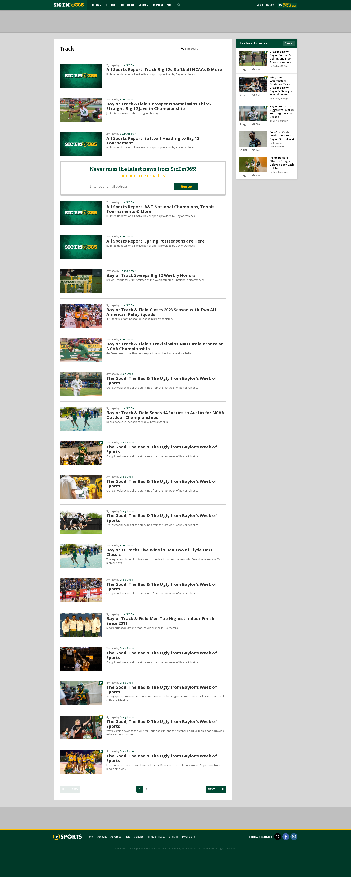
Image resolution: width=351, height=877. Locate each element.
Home (90, 836)
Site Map (174, 836)
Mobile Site (188, 836)
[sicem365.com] (69, 5)
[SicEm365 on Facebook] (285, 836)
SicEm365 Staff (128, 65)
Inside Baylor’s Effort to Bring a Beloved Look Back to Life (282, 163)
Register (271, 4)
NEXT (211, 789)
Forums (96, 5)
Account (102, 836)
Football (111, 5)
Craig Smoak (127, 374)
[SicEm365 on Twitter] (277, 836)
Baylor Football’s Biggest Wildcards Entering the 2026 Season (282, 112)
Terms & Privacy (156, 836)
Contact (138, 836)
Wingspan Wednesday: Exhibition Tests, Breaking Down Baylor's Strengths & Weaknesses (281, 85)
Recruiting (127, 5)
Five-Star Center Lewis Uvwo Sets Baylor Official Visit (282, 135)
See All (289, 43)
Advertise (115, 836)
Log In (260, 4)
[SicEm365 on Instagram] (293, 836)
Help (127, 836)
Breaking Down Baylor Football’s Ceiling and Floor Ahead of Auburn (281, 57)
